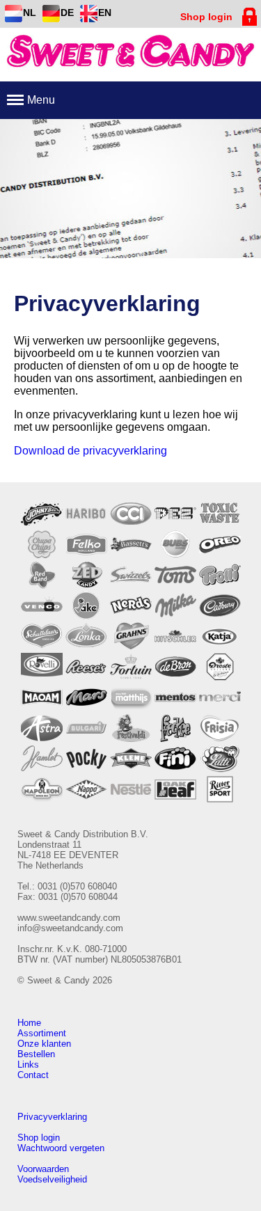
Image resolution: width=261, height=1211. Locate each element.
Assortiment (41, 1033)
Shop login (38, 1137)
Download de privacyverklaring (90, 451)
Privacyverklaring (52, 1116)
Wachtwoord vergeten (60, 1148)
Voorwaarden (43, 1169)
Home (29, 1023)
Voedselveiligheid (52, 1179)
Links (28, 1064)
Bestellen (36, 1054)
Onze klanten (44, 1043)
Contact (33, 1075)
